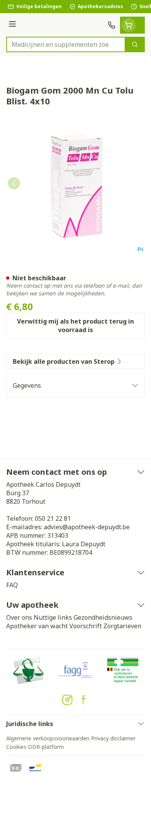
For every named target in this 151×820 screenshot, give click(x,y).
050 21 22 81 (53, 518)
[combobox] (65, 44)
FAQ (12, 585)
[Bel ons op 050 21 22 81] (111, 25)
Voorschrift (85, 626)
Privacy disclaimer (113, 738)
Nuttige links (53, 617)
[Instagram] (67, 700)
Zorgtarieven (122, 626)
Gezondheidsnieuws (103, 617)
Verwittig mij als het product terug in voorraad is (75, 325)
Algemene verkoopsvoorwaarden (47, 738)
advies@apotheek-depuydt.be (87, 527)
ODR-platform (46, 746)
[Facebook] (83, 700)
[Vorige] (14, 183)
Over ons (19, 617)
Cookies (16, 746)
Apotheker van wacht (37, 626)
